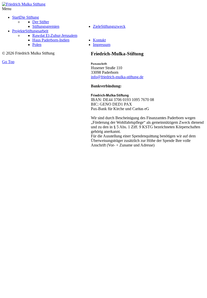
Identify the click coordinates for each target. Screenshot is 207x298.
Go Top (8, 62)
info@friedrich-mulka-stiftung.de (117, 77)
